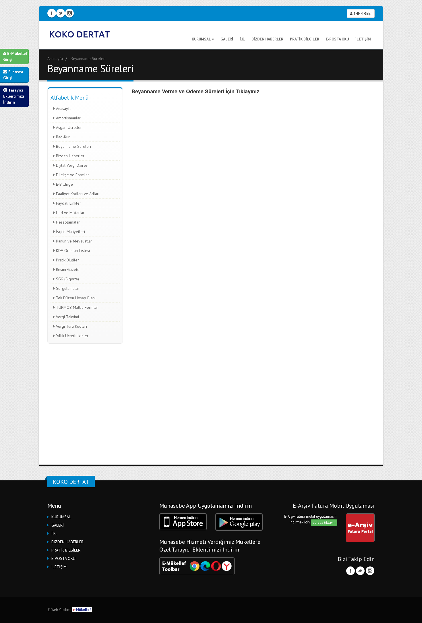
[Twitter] (360, 570)
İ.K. (242, 39)
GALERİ (226, 39)
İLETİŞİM (363, 39)
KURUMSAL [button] (61, 516)
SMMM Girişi (362, 13)
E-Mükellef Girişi (15, 56)
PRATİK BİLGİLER (304, 39)
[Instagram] (370, 570)
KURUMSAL (201, 39)
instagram (69, 13)
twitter (60, 13)
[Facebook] (350, 570)
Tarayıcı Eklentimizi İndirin (13, 96)
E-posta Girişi (13, 74)
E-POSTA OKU (337, 39)
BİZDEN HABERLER (267, 39)
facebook (51, 13)
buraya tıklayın (324, 522)
